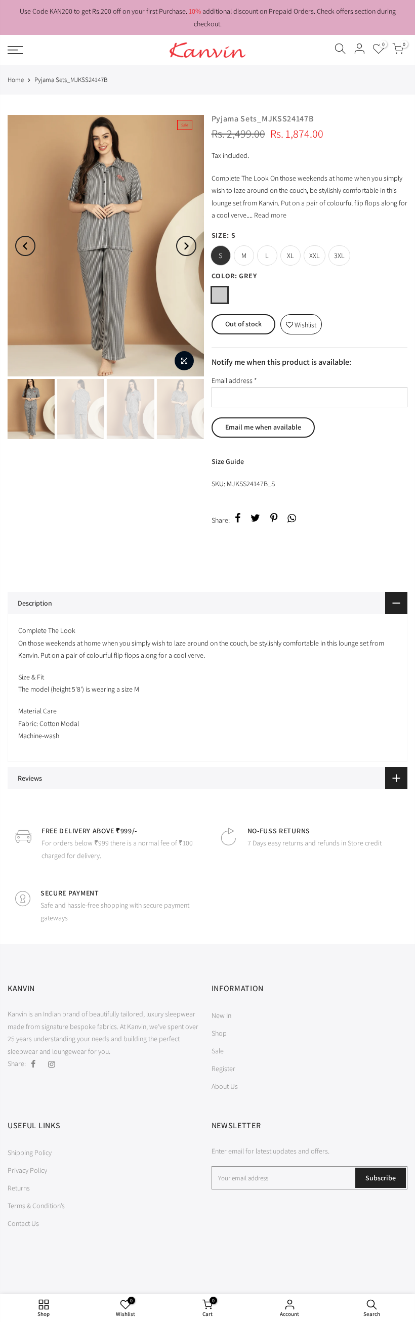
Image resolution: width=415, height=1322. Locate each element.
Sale (218, 1050)
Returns (19, 1187)
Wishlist (301, 322)
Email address (234, 380)
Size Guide (228, 461)
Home (16, 79)
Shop (219, 1033)
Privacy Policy (27, 1170)
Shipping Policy (30, 1152)
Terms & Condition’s (36, 1205)
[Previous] (25, 246)
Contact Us (23, 1223)
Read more (269, 215)
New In (221, 1015)
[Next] (186, 246)
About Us (225, 1086)
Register (223, 1068)
